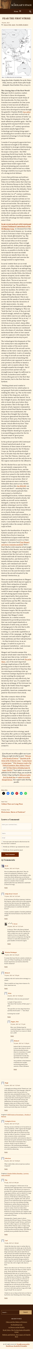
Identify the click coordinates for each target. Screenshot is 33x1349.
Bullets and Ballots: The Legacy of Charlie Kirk (16, 1336)
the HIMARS (21, 486)
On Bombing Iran (16, 1325)
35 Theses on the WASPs (16, 1327)
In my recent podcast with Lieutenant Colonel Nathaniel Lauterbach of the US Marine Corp (16, 226)
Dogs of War (7, 25)
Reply (6, 888)
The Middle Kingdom (22, 25)
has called (27, 112)
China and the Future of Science (16, 1322)
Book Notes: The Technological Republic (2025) (16, 1331)
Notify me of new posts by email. (13, 850)
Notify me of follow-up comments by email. (16, 847)
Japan (13, 25)
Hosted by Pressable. (20, 1346)
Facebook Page (11, 777)
